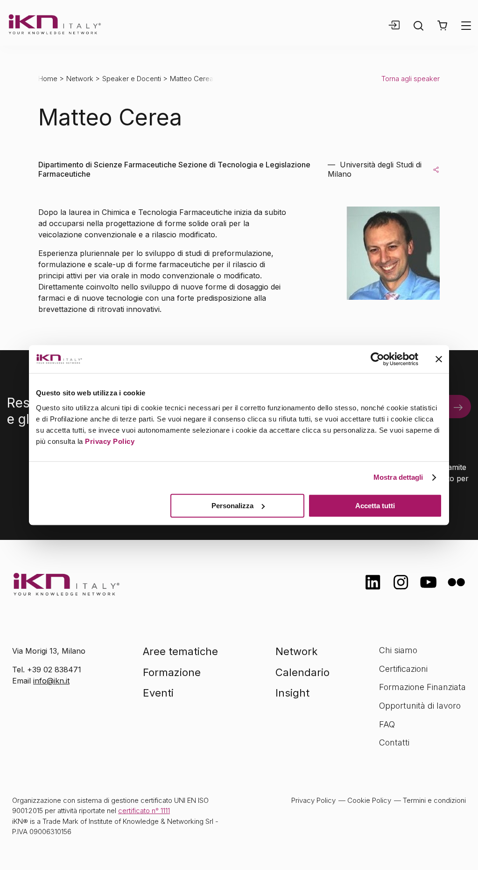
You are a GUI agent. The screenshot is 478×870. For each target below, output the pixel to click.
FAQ (387, 724)
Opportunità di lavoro (420, 706)
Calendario (302, 672)
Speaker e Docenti (131, 78)
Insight (292, 693)
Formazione (172, 672)
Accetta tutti (375, 506)
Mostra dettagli (398, 477)
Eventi (158, 693)
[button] (442, 25)
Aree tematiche (180, 651)
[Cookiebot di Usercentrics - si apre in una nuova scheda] (377, 359)
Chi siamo (398, 650)
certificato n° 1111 (144, 810)
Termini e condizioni (434, 800)
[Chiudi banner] (439, 359)
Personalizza (232, 506)
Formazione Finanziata (422, 687)
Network (79, 78)
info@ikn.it (51, 680)
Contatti (394, 742)
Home (47, 78)
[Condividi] (436, 169)
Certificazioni (403, 669)
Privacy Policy (109, 441)
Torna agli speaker (410, 78)
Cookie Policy (369, 800)
